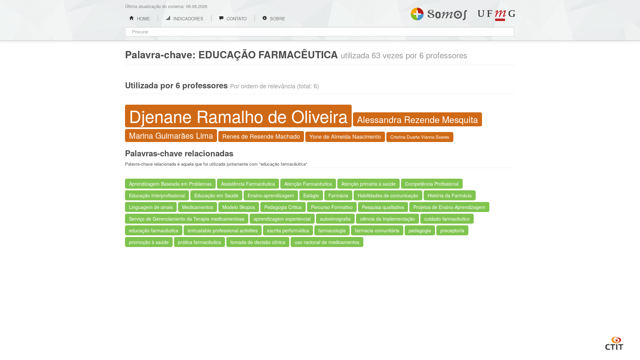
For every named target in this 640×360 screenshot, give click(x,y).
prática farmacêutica (199, 242)
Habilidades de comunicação (388, 195)
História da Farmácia (450, 195)
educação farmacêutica (153, 230)
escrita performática (288, 230)
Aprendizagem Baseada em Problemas (170, 183)
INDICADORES (187, 18)
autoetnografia (335, 218)
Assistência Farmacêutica (248, 183)
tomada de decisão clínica (257, 242)
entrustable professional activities (223, 230)
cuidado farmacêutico (447, 218)
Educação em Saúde (216, 195)
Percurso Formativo (332, 207)
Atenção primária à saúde (368, 183)
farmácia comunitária (377, 230)
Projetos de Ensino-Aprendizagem (449, 207)
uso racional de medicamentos (327, 242)
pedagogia (420, 230)
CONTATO (236, 18)
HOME (143, 18)
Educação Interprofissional (157, 195)
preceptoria (452, 230)
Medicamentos (197, 207)
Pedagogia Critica (283, 207)
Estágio (311, 195)
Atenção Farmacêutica (308, 183)
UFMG (496, 15)
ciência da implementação (387, 218)
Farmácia (338, 195)
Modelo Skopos (238, 207)
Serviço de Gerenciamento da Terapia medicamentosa (186, 218)
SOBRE (277, 18)
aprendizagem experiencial (282, 218)
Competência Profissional (432, 183)
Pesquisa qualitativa (383, 207)
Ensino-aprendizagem (271, 195)
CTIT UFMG (614, 342)
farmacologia (332, 230)
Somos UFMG (439, 12)
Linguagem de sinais (151, 207)
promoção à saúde (149, 242)
